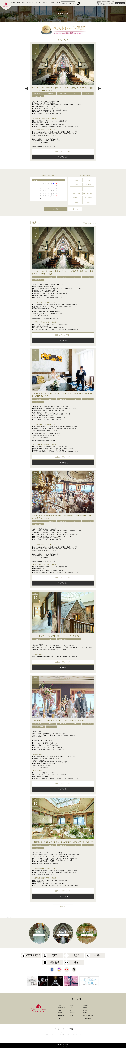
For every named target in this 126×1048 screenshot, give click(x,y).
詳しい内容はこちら (63, 151)
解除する (75, 209)
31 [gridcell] (40, 198)
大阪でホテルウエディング (63, 1044)
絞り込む (55, 209)
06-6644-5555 (120, 3)
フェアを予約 (63, 157)
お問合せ (71, 3)
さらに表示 (63, 906)
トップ (3, 917)
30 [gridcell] (56, 195)
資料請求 (63, 3)
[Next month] (63, 180)
